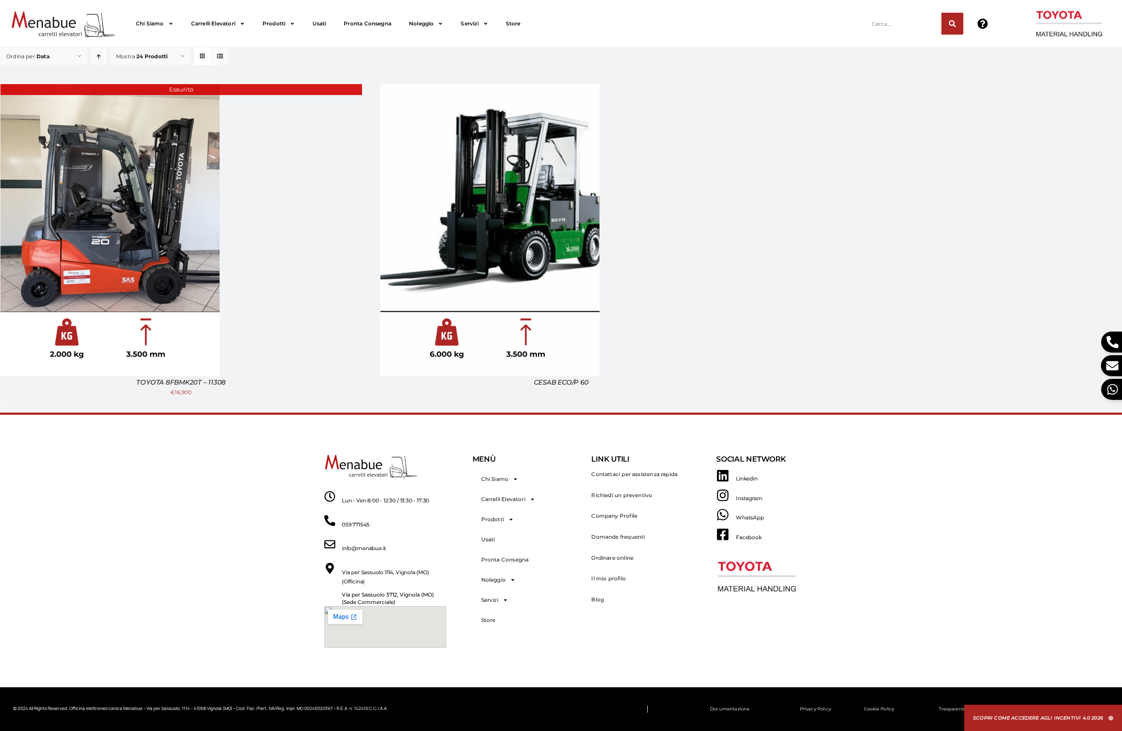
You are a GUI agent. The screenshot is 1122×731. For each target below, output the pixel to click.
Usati (319, 23)
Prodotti (274, 23)
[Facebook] (722, 534)
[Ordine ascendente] (98, 56)
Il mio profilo (608, 578)
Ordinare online (612, 557)
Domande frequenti (618, 536)
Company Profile (614, 515)
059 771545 (355, 524)
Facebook (749, 537)
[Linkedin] (722, 475)
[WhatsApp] (722, 514)
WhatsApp (750, 517)
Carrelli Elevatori (213, 23)
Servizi (469, 23)
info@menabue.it (364, 548)
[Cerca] (952, 24)
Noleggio (421, 23)
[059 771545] (329, 520)
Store (513, 23)
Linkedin (747, 478)
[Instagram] (722, 495)
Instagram (749, 498)
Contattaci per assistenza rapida (634, 474)
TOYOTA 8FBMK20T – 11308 (181, 382)
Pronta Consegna (367, 23)
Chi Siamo (150, 23)
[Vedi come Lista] (219, 56)
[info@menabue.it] (329, 544)
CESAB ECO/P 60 (561, 382)
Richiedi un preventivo (621, 495)
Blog (597, 599)
